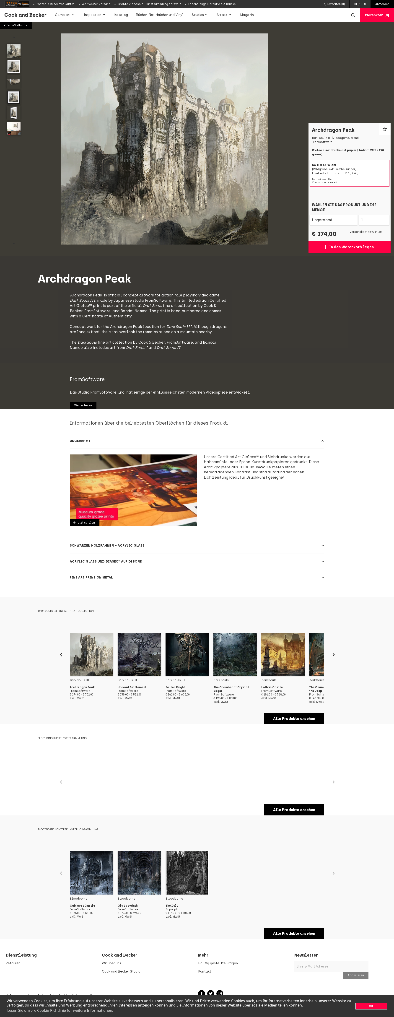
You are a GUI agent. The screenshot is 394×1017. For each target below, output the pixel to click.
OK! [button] (371, 1006)
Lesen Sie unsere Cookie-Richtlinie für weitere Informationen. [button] (60, 1010)
